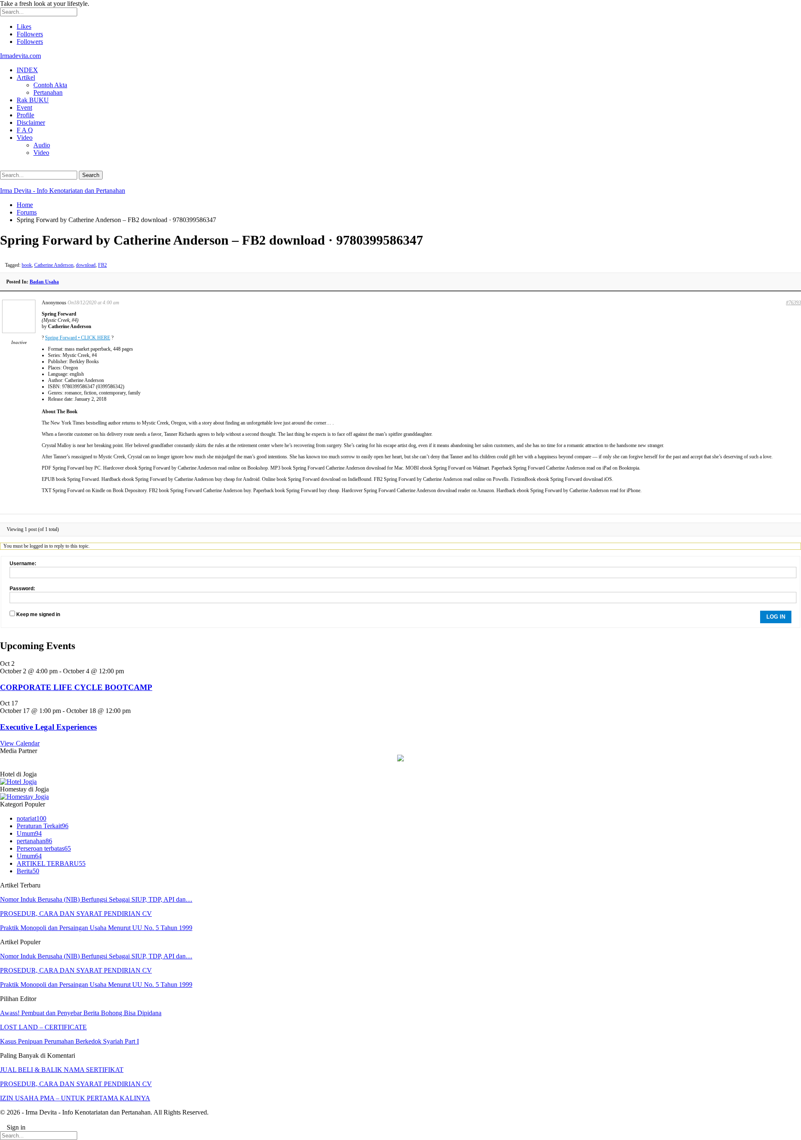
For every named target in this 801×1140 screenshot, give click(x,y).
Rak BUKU (33, 100)
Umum (29, 833)
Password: (22, 588)
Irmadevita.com (20, 55)
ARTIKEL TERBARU (51, 863)
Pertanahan (48, 92)
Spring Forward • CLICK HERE (77, 338)
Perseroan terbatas (44, 848)
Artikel (26, 77)
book (27, 265)
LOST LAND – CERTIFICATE (43, 1027)
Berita (28, 871)
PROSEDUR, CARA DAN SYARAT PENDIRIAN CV (76, 913)
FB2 (102, 265)
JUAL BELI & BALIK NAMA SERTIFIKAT (61, 1069)
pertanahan (34, 840)
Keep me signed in (38, 614)
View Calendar (20, 743)
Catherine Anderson (53, 265)
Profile (25, 115)
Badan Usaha (44, 282)
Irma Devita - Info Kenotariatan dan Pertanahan (62, 190)
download (86, 265)
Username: (23, 563)
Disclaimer (31, 122)
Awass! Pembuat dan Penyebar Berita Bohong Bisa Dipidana (80, 1012)
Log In (775, 617)
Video (25, 137)
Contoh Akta (50, 84)
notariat (31, 818)
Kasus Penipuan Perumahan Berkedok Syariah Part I (69, 1041)
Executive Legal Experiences (48, 727)
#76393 (793, 303)
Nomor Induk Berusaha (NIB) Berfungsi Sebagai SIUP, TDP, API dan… (96, 899)
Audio (41, 145)
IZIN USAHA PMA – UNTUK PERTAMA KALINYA (75, 1098)
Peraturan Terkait (42, 825)
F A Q (25, 130)
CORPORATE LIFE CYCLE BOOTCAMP (76, 687)
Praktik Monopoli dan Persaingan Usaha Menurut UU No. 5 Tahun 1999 (96, 927)
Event (24, 107)
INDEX (27, 69)
